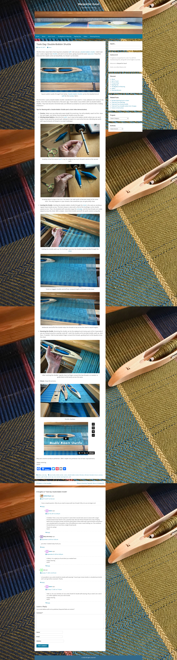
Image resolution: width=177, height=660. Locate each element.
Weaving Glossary (95, 36)
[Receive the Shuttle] (70, 356)
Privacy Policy (115, 83)
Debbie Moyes (47, 496)
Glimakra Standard (89, 475)
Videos (85, 36)
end (92, 54)
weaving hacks (64, 477)
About (43, 36)
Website (38, 641)
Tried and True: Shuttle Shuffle (120, 104)
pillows (39, 475)
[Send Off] (70, 230)
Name (38, 632)
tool (55, 477)
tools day (44, 475)
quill (65, 117)
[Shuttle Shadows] (70, 400)
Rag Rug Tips (77, 36)
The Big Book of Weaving (64, 36)
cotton (65, 475)
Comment (39, 613)
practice (39, 477)
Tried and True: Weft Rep (118, 102)
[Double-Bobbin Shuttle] (70, 75)
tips (52, 477)
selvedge (79, 209)
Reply (43, 506)
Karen (49, 47)
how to (96, 475)
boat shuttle (53, 475)
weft (70, 52)
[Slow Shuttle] (70, 270)
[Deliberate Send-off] (70, 308)
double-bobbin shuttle (88, 52)
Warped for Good (88, 4)
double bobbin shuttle (73, 475)
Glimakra (81, 475)
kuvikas (72, 96)
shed (84, 205)
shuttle (55, 54)
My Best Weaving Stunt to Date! (120, 100)
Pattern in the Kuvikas (44, 483)
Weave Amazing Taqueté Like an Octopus (90, 483)
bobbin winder (59, 475)
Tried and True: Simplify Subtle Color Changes (124, 106)
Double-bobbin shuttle (75, 94)
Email (37, 636)
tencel (49, 477)
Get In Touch (51, 36)
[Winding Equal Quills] (70, 140)
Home (37, 36)
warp (89, 54)
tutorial (58, 477)
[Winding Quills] (70, 180)
